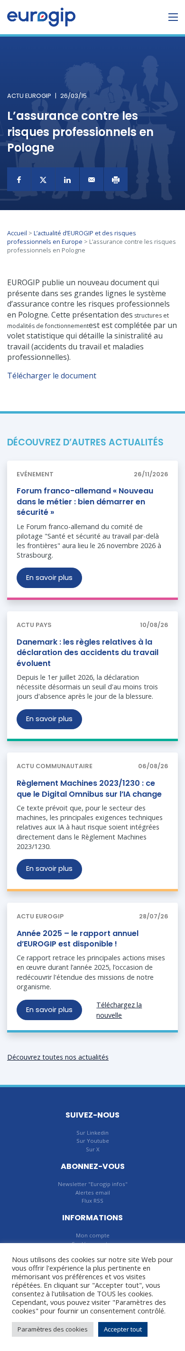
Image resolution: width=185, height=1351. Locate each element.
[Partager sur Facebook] (19, 179)
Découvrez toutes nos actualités (58, 1057)
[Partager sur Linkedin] (67, 179)
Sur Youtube (92, 1140)
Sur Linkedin (92, 1132)
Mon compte (93, 1235)
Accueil (17, 233)
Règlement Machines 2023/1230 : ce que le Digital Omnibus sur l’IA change (89, 788)
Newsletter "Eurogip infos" (93, 1183)
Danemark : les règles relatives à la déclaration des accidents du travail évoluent (87, 653)
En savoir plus (49, 577)
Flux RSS (92, 1200)
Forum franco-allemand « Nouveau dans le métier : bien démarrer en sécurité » (85, 501)
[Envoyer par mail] (91, 179)
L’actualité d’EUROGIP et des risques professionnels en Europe (71, 237)
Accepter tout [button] (123, 1329)
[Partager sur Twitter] (43, 179)
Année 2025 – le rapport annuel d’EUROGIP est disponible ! (78, 938)
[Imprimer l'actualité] (116, 179)
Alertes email (92, 1192)
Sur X (93, 1149)
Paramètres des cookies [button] (53, 1329)
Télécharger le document (51, 375)
